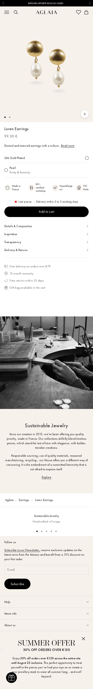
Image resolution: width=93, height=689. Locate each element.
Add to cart (46, 211)
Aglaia (9, 500)
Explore (46, 477)
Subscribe (17, 584)
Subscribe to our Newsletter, (22, 550)
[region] (46, 516)
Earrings (24, 500)
